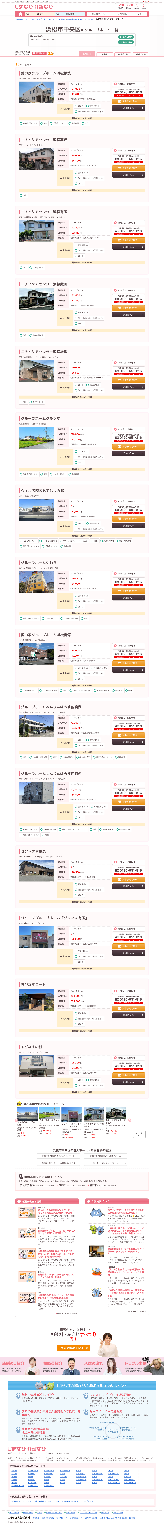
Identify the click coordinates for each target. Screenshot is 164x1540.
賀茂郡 (94, 1483)
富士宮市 (127, 1477)
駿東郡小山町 (113, 1480)
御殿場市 (31, 1480)
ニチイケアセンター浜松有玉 (44, 211)
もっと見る (138, 1134)
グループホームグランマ (40, 418)
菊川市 (14, 1474)
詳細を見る (128, 108)
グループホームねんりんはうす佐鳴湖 (51, 707)
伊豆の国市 (32, 1483)
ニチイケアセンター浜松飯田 (44, 284)
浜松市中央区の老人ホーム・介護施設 (80, 19)
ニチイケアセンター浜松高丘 (44, 139)
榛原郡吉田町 (81, 1477)
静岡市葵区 (80, 1474)
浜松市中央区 (33, 1471)
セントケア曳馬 (33, 851)
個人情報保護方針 (91, 1518)
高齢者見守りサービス (54, 1513)
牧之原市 (47, 1477)
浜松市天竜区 (65, 1471)
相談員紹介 (105, 1513)
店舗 (139, 14)
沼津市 (110, 1477)
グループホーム (87, 1501)
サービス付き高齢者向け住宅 (66, 1501)
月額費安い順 (140, 54)
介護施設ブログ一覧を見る (136, 1311)
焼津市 (126, 1474)
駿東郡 (62, 1480)
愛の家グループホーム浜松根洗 (46, 73)
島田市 (30, 1477)
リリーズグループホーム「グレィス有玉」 (55, 917)
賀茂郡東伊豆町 (114, 1483)
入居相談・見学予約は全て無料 (129, 92)
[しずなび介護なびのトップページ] (20, 14)
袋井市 (110, 1471)
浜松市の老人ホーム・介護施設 (54, 19)
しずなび (146, 1)
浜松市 (14, 1471)
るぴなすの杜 (31, 1046)
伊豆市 (62, 1483)
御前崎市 (31, 1474)
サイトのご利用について (74, 1518)
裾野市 (46, 1480)
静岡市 (62, 1474)
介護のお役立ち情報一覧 (67, 1313)
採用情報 (59, 1518)
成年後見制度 (28, 1513)
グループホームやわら (39, 562)
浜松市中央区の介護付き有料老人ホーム (58, 1156)
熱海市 (46, 1483)
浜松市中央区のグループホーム (105, 1163)
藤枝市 (14, 1477)
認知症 (39, 1513)
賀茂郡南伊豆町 (130, 1483)
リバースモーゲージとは (88, 1513)
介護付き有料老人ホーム (21, 1501)
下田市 (78, 1483)
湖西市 (126, 1471)
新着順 (105, 54)
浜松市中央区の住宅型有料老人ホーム (105, 1156)
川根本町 (63, 1477)
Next (129, 1120)
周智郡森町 (48, 1474)
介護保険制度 (70, 1513)
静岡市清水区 (113, 1474)
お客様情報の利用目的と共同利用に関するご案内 (117, 1518)
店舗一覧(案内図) (48, 1518)
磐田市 (78, 1471)
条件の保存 (127, 42)
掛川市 (94, 1471)
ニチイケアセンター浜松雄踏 (44, 351)
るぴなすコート (33, 984)
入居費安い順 (122, 54)
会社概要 (36, 1518)
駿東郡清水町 (97, 1480)
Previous (16, 1120)
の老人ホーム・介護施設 (37, 1185)
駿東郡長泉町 (81, 1480)
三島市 (14, 1480)
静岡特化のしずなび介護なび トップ (29, 19)
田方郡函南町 (129, 1480)
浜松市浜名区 (49, 1471)
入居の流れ (122, 14)
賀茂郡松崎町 (49, 1486)
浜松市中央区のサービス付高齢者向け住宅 (58, 1163)
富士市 (94, 1477)
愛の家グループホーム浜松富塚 (46, 634)
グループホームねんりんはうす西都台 (51, 773)
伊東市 (14, 1483)
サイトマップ (14, 1513)
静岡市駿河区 (97, 1474)
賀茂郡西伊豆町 (17, 1486)
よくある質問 (118, 1513)
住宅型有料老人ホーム (43, 1501)
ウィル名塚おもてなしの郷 (42, 490)
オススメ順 (87, 54)
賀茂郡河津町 (33, 1486)
